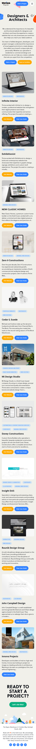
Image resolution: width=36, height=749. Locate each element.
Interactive (6, 539)
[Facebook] (14, 745)
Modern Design (19, 539)
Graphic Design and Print (11, 368)
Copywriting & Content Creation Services (16, 425)
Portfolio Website (9, 311)
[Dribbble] (18, 745)
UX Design (17, 598)
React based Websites (10, 372)
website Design (8, 96)
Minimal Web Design (9, 205)
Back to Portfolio (24, 62)
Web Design (6, 543)
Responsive (20, 96)
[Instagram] (10, 745)
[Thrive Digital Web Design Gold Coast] (6, 4)
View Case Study (21, 119)
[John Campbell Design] (18, 585)
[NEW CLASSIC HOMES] (18, 191)
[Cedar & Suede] (18, 297)
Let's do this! (18, 704)
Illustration (7, 486)
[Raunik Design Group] (18, 525)
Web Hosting (7, 315)
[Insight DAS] (18, 468)
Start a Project (22, 4)
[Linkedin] (25, 745)
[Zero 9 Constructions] (18, 242)
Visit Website (8, 119)
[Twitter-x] (21, 745)
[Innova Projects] (18, 638)
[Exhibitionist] (18, 135)
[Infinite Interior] (18, 82)
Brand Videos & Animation (11, 482)
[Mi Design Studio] (18, 354)
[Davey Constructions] (18, 411)
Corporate (6, 429)
